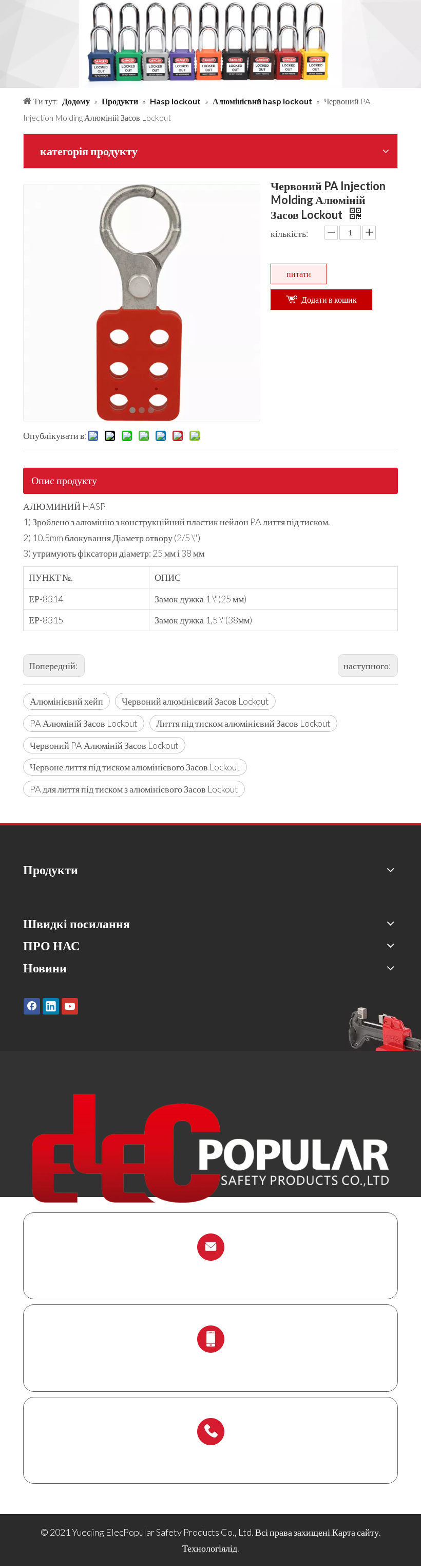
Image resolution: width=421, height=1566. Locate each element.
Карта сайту (355, 1532)
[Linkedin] (51, 1006)
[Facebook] (32, 1006)
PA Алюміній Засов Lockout (84, 723)
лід (231, 1548)
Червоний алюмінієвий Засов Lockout (195, 701)
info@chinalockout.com (210, 1271)
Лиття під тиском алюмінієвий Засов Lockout (243, 723)
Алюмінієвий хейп (66, 701)
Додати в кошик (329, 299)
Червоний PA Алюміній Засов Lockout (104, 745)
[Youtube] (70, 1006)
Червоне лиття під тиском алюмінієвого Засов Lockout (135, 766)
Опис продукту (64, 480)
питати (298, 274)
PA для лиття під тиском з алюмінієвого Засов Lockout (134, 789)
